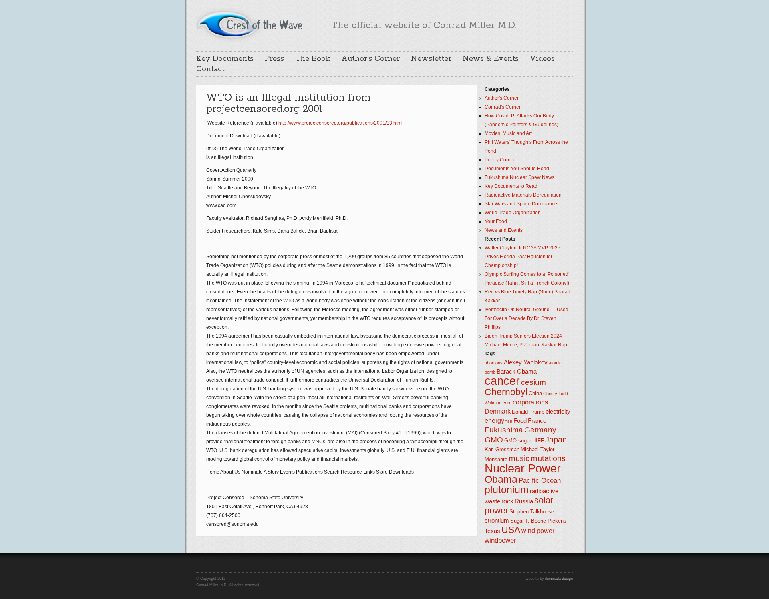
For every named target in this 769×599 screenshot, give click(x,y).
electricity (558, 411)
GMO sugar (517, 441)
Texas (492, 531)
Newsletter (431, 59)
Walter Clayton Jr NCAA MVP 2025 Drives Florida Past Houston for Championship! (522, 256)
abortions (494, 362)
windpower (500, 540)
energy (494, 420)
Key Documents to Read (511, 186)
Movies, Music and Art (508, 133)
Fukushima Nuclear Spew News (519, 177)
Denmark (498, 411)
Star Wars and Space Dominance (521, 204)
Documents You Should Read (517, 168)
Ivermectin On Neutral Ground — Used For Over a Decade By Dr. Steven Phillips (526, 318)
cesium (533, 382)
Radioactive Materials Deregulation (523, 195)
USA (510, 530)
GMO (494, 440)
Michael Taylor (537, 449)
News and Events (504, 230)
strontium (497, 520)
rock (507, 501)
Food (520, 421)
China (535, 393)
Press (274, 59)
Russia (524, 501)
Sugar (517, 521)
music (519, 458)
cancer (502, 380)
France (537, 421)
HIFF (538, 441)
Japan (556, 439)
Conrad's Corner (503, 107)
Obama (501, 479)
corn (507, 402)
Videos (542, 59)
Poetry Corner (500, 160)
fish (508, 421)
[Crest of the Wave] (250, 24)
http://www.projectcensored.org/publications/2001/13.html (340, 123)
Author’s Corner (370, 59)
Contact (210, 69)
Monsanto (496, 459)
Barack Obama (517, 371)
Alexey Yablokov (526, 362)
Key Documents (225, 59)
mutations (548, 458)
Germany (540, 430)
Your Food (496, 221)
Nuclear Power (523, 468)
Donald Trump (528, 412)
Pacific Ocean (540, 480)
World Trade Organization (513, 212)
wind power (537, 530)
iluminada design (559, 579)
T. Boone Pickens (545, 521)
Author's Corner (502, 98)
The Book (312, 59)
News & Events (491, 59)
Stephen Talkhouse (531, 512)
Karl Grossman (502, 449)
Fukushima (504, 430)
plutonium (507, 489)
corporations (530, 402)
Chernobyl (506, 392)
